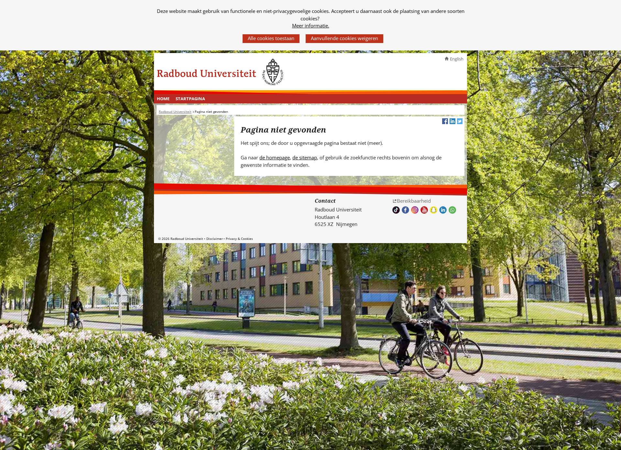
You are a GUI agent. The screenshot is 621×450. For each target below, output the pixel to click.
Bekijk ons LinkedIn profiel (443, 210)
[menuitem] (163, 99)
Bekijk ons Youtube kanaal (424, 210)
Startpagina (190, 99)
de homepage (274, 157)
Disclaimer (214, 238)
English (456, 59)
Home (163, 99)
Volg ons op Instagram (415, 210)
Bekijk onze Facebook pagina (405, 210)
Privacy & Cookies (239, 238)
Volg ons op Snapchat (433, 210)
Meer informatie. (310, 25)
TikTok (396, 210)
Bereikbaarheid (414, 201)
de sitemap (304, 157)
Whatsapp (452, 210)
